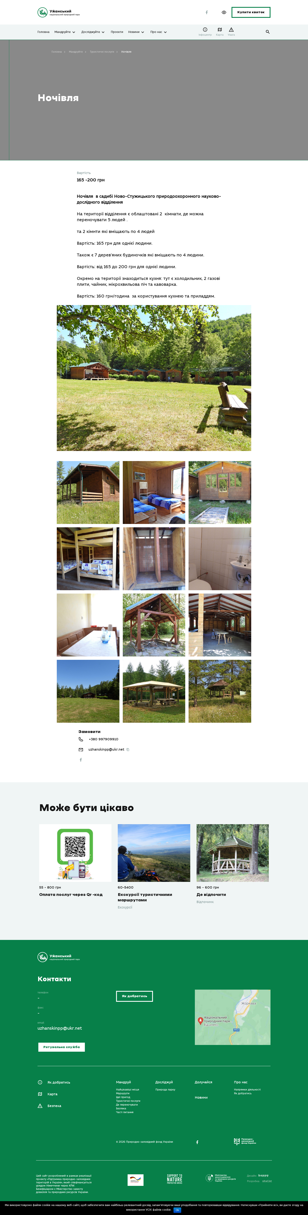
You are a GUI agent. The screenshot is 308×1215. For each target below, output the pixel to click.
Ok (177, 1210)
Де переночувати (127, 1104)
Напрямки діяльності (247, 1089)
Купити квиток (251, 12)
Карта (220, 34)
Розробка (259, 1181)
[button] (224, 12)
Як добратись (134, 996)
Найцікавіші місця (127, 1089)
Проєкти (117, 32)
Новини (134, 32)
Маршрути (122, 1093)
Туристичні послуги (102, 51)
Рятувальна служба (61, 1047)
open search (267, 32)
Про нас (156, 32)
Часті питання (124, 1112)
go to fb (80, 759)
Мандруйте (62, 32)
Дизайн (251, 1175)
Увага (231, 34)
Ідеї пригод (123, 1097)
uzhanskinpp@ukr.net (106, 749)
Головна (43, 32)
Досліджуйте (91, 32)
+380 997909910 (103, 739)
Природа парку (165, 1089)
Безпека (54, 1106)
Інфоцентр (205, 34)
